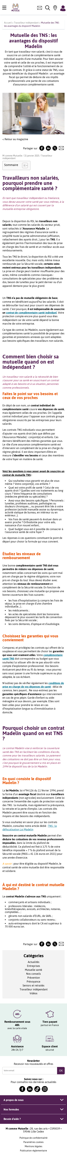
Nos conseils (33, 973)
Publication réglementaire (33, 1150)
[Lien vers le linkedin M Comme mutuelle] (30, 1089)
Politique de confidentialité (33, 1138)
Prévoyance (33, 981)
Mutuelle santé (33, 969)
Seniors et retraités (33, 985)
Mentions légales (33, 1146)
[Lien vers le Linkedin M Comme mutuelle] (48, 149)
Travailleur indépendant (26, 22)
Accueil (8, 22)
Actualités (33, 961)
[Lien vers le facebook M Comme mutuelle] (22, 1089)
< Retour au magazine (15, 139)
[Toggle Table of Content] (23, 165)
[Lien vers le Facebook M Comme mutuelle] (41, 149)
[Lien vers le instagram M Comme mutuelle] (45, 1089)
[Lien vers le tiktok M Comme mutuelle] (37, 1089)
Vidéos (33, 993)
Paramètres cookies (33, 1142)
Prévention (33, 977)
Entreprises (33, 965)
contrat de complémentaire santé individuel (31, 312)
